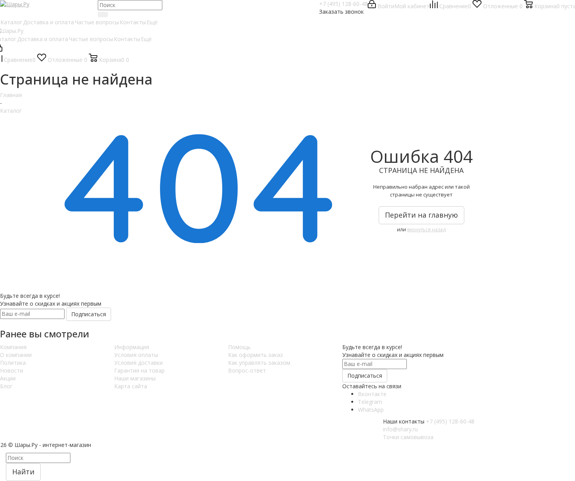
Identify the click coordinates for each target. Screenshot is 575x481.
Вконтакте (372, 394)
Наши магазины (135, 378)
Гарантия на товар (139, 370)
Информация (131, 347)
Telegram (370, 401)
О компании (16, 354)
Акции (8, 378)
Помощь (239, 347)
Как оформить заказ (255, 354)
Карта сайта (130, 386)
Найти (23, 471)
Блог (6, 386)
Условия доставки (138, 362)
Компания (13, 347)
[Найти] (103, 14)
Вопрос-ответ (247, 370)
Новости (11, 370)
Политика (13, 362)
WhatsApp (371, 409)
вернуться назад (426, 229)
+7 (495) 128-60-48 (343, 3)
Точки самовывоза (408, 437)
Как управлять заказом (259, 362)
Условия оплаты (136, 354)
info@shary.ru (400, 429)
